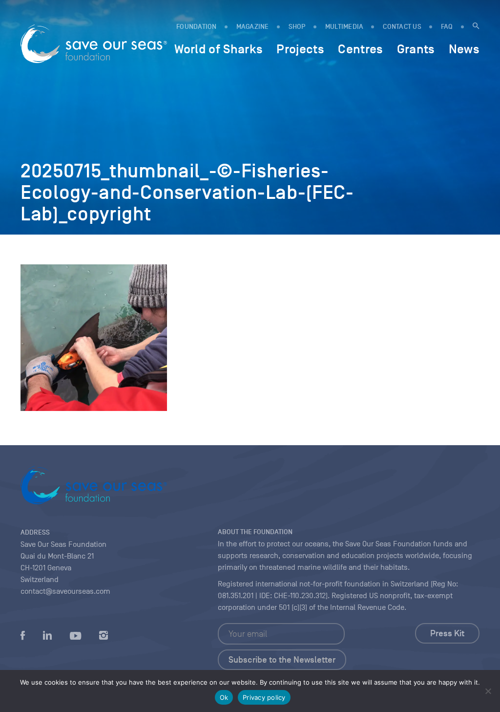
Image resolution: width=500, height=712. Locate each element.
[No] (488, 691)
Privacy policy (264, 697)
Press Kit (447, 633)
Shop (297, 26)
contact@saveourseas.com (65, 591)
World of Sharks (218, 49)
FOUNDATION (196, 26)
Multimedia (344, 26)
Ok (224, 697)
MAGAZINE (252, 26)
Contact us (402, 26)
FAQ (447, 26)
